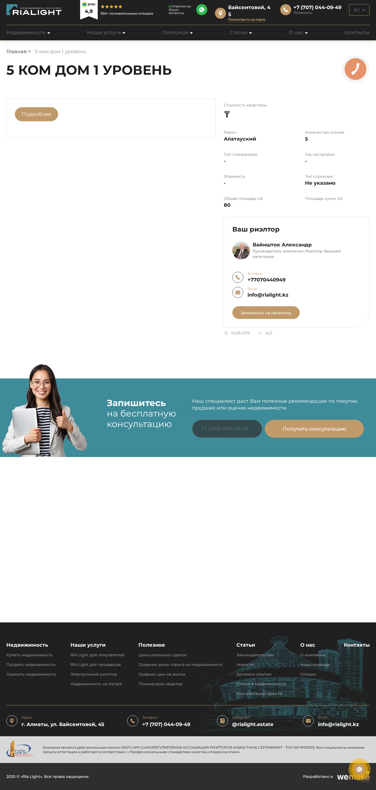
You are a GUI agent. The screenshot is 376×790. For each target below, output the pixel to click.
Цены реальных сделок (162, 655)
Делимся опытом (253, 674)
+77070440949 (266, 280)
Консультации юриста (259, 693)
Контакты (357, 32)
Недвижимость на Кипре (96, 684)
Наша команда (315, 664)
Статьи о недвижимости (261, 684)
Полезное (175, 32)
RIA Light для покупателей (97, 655)
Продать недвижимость (31, 664)
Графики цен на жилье (162, 674)
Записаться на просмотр (266, 312)
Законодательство (255, 655)
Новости (245, 664)
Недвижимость (26, 32)
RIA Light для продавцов (95, 664)
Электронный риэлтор (93, 674)
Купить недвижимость (29, 655)
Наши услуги (104, 32)
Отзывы (308, 674)
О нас (296, 32)
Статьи (238, 32)
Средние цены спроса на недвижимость (180, 664)
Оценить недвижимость (31, 674)
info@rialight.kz (267, 295)
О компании (312, 655)
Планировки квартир (160, 684)
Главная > (19, 52)
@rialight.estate (252, 724)
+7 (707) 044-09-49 (166, 724)
